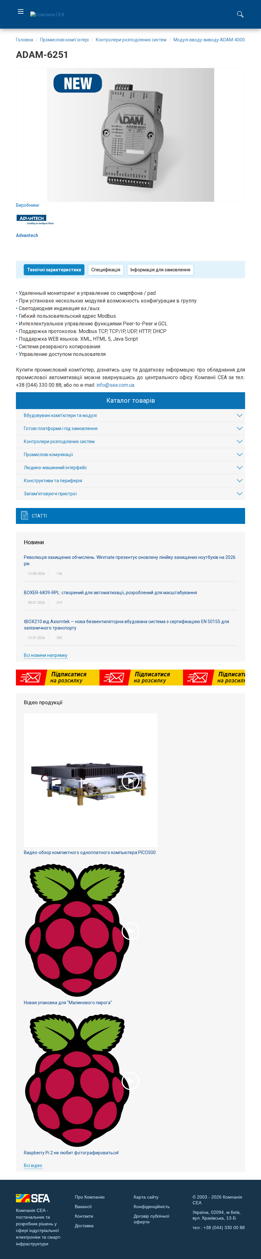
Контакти (84, 1216)
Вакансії (83, 1206)
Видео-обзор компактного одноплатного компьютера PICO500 (90, 852)
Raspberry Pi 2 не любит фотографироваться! (71, 1152)
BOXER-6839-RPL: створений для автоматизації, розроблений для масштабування (110, 592)
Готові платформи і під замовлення (60, 428)
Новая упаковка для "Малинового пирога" (68, 1002)
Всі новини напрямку (45, 655)
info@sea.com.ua (115, 385)
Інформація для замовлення (160, 269)
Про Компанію (90, 1197)
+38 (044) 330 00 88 (224, 1227)
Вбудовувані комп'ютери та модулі (60, 415)
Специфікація (105, 269)
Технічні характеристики (54, 269)
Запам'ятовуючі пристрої (50, 493)
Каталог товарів (130, 400)
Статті (39, 515)
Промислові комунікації (48, 454)
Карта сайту (146, 1197)
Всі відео (33, 1165)
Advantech (27, 235)
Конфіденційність (152, 1206)
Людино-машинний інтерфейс (55, 467)
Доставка (84, 1225)
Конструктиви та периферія (53, 480)
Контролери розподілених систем (59, 441)
